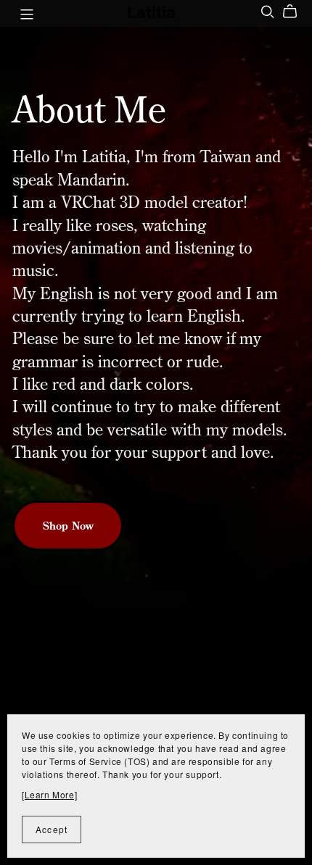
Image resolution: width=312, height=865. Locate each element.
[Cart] (295, 11)
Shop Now (68, 525)
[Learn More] (49, 794)
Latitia (151, 12)
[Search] (267, 11)
